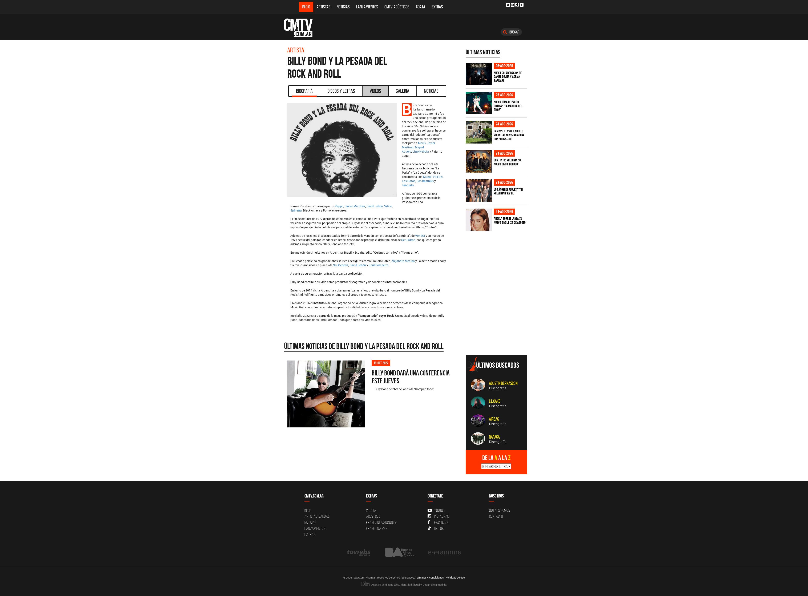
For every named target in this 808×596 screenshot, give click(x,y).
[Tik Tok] (517, 5)
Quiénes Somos (499, 510)
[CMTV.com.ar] (301, 28)
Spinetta (296, 210)
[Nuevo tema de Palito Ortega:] (479, 103)
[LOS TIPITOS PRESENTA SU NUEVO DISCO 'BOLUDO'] (479, 161)
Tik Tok (439, 528)
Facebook (441, 522)
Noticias (343, 6)
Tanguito (408, 185)
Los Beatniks (425, 181)
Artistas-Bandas (317, 516)
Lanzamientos (367, 6)
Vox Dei (438, 177)
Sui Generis (340, 265)
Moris (422, 143)
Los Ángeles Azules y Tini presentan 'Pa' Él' (508, 191)
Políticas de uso (455, 577)
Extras (437, 6)
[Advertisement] (497, 322)
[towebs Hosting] (359, 552)
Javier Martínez (355, 206)
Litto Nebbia (420, 151)
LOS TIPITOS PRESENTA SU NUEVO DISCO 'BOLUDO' (507, 162)
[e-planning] (445, 552)
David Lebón (358, 265)
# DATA (371, 510)
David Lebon (375, 206)
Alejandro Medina (403, 261)
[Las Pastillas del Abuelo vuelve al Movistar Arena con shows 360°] (479, 132)
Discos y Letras (341, 91)
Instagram (442, 516)
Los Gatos (408, 181)
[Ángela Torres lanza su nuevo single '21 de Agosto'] (479, 220)
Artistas (323, 6)
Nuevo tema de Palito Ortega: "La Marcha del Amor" (508, 106)
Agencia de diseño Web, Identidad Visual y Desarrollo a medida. (409, 585)
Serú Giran (408, 240)
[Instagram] (512, 5)
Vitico (388, 206)
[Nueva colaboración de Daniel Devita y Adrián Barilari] (479, 74)
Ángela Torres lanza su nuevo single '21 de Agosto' (510, 220)
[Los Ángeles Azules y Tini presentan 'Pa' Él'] (479, 190)
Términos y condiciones (429, 577)
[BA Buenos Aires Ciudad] (400, 552)
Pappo (339, 206)
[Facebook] (522, 5)
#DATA (420, 6)
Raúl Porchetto (378, 265)
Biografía (304, 91)
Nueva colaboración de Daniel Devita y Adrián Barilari (508, 76)
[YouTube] (508, 5)
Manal (427, 177)
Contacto (496, 516)
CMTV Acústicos (396, 6)
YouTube (440, 510)
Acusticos (373, 516)
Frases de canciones (381, 522)
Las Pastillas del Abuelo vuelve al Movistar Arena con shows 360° (509, 135)
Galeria (402, 91)
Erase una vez (377, 528)
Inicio (306, 6)
